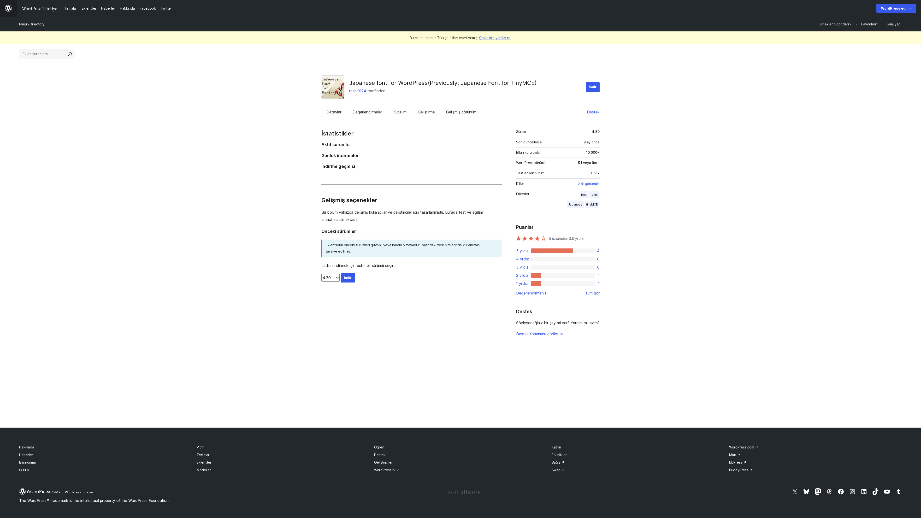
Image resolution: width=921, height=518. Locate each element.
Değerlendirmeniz (531, 293)
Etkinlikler (559, 455)
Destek (593, 112)
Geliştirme (426, 112)
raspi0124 (357, 90)
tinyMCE (592, 204)
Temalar (203, 455)
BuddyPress (740, 470)
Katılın (556, 447)
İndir (592, 87)
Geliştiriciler (383, 462)
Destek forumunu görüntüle (539, 333)
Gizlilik (24, 470)
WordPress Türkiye (79, 492)
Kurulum (400, 112)
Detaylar (333, 112)
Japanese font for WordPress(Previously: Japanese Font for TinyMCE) (443, 82)
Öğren (379, 447)
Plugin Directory (32, 24)
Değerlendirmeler (367, 112)
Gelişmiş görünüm (461, 112)
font (584, 194)
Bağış (558, 462)
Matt (734, 455)
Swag (558, 470)
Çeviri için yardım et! (495, 38)
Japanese (575, 204)
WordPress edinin (896, 8)
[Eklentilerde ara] (70, 54)
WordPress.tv (387, 470)
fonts (594, 194)
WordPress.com (743, 447)
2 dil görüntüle (589, 184)
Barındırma (27, 462)
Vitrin (201, 447)
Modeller (204, 470)
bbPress (737, 462)
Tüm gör (592, 293)
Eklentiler (204, 462)
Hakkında (26, 447)
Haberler (26, 455)
